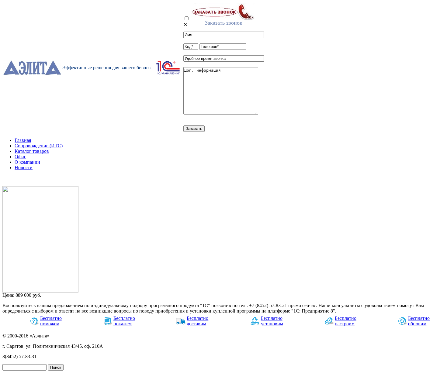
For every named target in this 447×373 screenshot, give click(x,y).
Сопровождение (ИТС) (39, 145)
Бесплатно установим (272, 321)
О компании (27, 162)
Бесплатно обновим (419, 321)
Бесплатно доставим (197, 321)
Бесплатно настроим (345, 321)
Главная (23, 140)
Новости (24, 167)
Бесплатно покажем (124, 321)
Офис (20, 156)
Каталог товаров (32, 151)
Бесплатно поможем (51, 321)
